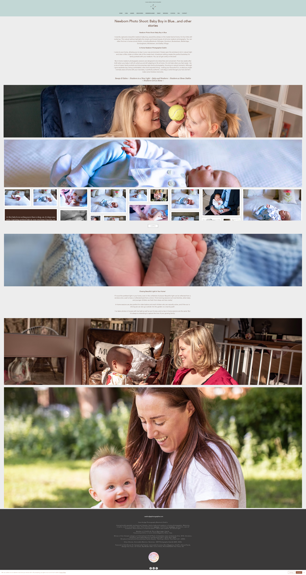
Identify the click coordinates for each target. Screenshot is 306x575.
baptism (156, 527)
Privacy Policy (62, 572)
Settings (291, 572)
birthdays (172, 527)
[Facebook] (150, 568)
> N (129, 78)
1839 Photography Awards (164, 542)
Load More (153, 225)
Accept (299, 572)
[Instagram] (154, 568)
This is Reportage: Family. (161, 531)
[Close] (304, 572)
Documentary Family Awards (146, 539)
